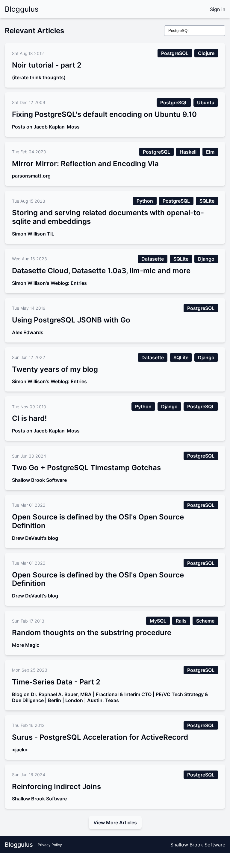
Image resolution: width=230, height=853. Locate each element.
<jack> (20, 750)
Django (206, 259)
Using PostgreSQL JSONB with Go (71, 320)
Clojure (206, 53)
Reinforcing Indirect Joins (56, 786)
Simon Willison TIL (33, 234)
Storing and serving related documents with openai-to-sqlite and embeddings (108, 217)
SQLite (206, 201)
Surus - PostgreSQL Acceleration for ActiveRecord (100, 737)
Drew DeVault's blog (35, 538)
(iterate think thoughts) (39, 77)
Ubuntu (205, 103)
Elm (210, 152)
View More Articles (115, 823)
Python (145, 201)
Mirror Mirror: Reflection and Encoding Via (85, 163)
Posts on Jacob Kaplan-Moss (46, 127)
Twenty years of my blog (55, 369)
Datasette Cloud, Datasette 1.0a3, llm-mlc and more (101, 270)
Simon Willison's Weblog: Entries (49, 283)
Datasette (152, 259)
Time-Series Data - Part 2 (56, 682)
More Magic (25, 645)
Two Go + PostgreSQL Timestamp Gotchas (86, 467)
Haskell (188, 152)
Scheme (205, 621)
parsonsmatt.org (31, 176)
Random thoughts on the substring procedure (91, 632)
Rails (181, 621)
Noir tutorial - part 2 (46, 65)
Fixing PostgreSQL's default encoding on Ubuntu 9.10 (104, 114)
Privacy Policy (50, 845)
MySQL (158, 621)
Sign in (217, 9)
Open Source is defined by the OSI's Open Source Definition (98, 521)
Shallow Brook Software (39, 480)
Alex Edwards (27, 332)
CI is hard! (29, 418)
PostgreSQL (174, 53)
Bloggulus (22, 9)
